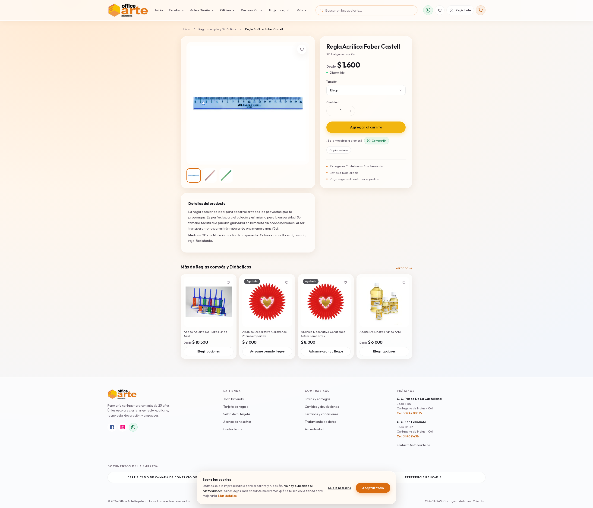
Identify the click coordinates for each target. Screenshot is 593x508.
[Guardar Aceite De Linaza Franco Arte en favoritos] (404, 282)
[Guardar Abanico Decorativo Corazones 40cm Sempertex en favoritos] (345, 282)
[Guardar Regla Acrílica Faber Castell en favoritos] (301, 49)
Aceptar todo (373, 488)
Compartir (379, 140)
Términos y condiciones (321, 414)
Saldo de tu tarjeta (236, 414)
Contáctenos (232, 429)
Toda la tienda (233, 399)
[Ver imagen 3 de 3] (226, 175)
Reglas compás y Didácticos (218, 29)
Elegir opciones (208, 351)
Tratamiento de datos (320, 422)
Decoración (250, 10)
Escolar (174, 10)
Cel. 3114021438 (408, 436)
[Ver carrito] (481, 10)
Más (299, 10)
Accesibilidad (314, 429)
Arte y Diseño (200, 10)
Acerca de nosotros (237, 422)
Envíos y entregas (317, 399)
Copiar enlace (338, 150)
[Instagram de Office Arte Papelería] (122, 427)
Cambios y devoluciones (322, 407)
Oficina (225, 10)
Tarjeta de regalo (235, 407)
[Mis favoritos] (440, 10)
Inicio (159, 10)
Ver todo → (403, 268)
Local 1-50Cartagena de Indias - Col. (415, 406)
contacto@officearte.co (413, 445)
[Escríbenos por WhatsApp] (428, 10)
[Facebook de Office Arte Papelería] (111, 427)
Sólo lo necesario (339, 487)
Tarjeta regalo (279, 10)
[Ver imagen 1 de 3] (193, 175)
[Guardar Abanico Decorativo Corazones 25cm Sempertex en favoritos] (286, 282)
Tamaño (331, 81)
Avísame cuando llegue (267, 351)
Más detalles (227, 496)
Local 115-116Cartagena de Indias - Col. (415, 429)
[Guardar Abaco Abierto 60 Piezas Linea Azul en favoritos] (228, 282)
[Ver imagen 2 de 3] (210, 175)
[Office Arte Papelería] (127, 10)
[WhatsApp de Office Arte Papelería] (133, 427)
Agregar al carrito (366, 127)
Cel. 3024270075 (409, 413)
